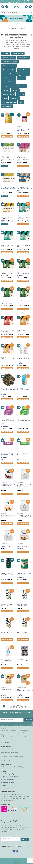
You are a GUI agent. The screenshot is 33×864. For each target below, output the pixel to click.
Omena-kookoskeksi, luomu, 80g (23, 390)
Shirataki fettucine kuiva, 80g (6, 633)
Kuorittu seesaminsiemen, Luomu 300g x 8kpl (24, 274)
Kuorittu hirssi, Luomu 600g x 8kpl (23, 246)
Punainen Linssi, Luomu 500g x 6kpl (7, 246)
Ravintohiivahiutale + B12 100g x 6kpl (8, 217)
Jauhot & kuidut (23, 58)
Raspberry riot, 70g (23, 661)
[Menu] (2, 6)
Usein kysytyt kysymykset (12, 774)
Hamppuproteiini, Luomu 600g (24, 574)
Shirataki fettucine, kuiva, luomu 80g (6, 605)
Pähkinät (15, 90)
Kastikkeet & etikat (9, 70)
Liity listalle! (28, 720)
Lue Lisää (4, 166)
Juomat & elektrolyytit (10, 62)
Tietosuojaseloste (9, 779)
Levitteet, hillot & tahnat (10, 74)
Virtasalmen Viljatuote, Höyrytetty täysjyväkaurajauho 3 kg (24, 486)
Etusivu (13, 25)
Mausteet (22, 78)
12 (19, 706)
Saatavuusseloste (9, 782)
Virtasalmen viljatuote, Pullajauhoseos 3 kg (8, 516)
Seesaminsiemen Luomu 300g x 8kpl (7, 274)
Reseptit (6, 788)
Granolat (5, 54)
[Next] (29, 706)
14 (26, 706)
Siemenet (21, 94)
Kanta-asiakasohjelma (11, 777)
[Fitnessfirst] (16, 6)
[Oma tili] (26, 6)
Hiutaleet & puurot (8, 58)
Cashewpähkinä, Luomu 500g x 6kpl (7, 359)
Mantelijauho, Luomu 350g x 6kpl (23, 217)
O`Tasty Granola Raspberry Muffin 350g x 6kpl (24, 159)
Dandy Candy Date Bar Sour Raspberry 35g (7, 453)
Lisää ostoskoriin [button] (7, 136)
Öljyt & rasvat (7, 106)
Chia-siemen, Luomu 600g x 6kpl (24, 302)
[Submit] (29, 12)
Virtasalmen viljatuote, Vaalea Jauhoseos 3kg (24, 545)
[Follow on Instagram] (16, 850)
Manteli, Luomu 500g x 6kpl (23, 331)
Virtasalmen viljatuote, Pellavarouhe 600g (8, 545)
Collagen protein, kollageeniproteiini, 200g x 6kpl (24, 189)
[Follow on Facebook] (13, 850)
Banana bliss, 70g (6, 689)
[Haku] (6, 6)
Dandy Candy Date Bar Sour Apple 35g (23, 453)
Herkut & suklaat (17, 54)
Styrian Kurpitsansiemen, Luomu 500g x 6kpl (8, 302)
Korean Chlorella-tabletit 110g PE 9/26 (7, 574)
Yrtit (21, 102)
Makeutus (25, 74)
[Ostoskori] (30, 6)
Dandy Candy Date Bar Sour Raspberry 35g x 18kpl (7, 422)
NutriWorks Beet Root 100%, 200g (23, 359)
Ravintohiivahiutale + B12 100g (8, 128)
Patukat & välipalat (9, 82)
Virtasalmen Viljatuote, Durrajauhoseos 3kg (8, 484)
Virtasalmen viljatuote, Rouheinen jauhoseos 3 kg (24, 517)
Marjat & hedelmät (9, 78)
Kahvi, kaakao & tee (9, 66)
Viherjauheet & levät (9, 102)
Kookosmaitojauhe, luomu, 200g (7, 661)
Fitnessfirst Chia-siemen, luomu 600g (8, 390)
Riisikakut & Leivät (8, 94)
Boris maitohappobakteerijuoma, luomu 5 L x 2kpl (25, 691)
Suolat (5, 98)
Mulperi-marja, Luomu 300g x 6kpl (7, 331)
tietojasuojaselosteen (6, 848)
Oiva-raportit (7, 743)
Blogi (4, 785)
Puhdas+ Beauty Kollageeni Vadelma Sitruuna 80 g (23, 129)
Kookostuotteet (24, 70)
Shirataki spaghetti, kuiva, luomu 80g (23, 605)
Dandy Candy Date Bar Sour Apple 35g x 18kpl (23, 421)
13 (22, 706)
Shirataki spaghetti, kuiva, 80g (23, 633)
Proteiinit (5, 90)
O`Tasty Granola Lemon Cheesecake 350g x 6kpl (8, 188)
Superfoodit (14, 98)
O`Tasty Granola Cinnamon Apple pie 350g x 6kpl (8, 159)
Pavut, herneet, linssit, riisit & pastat (14, 86)
